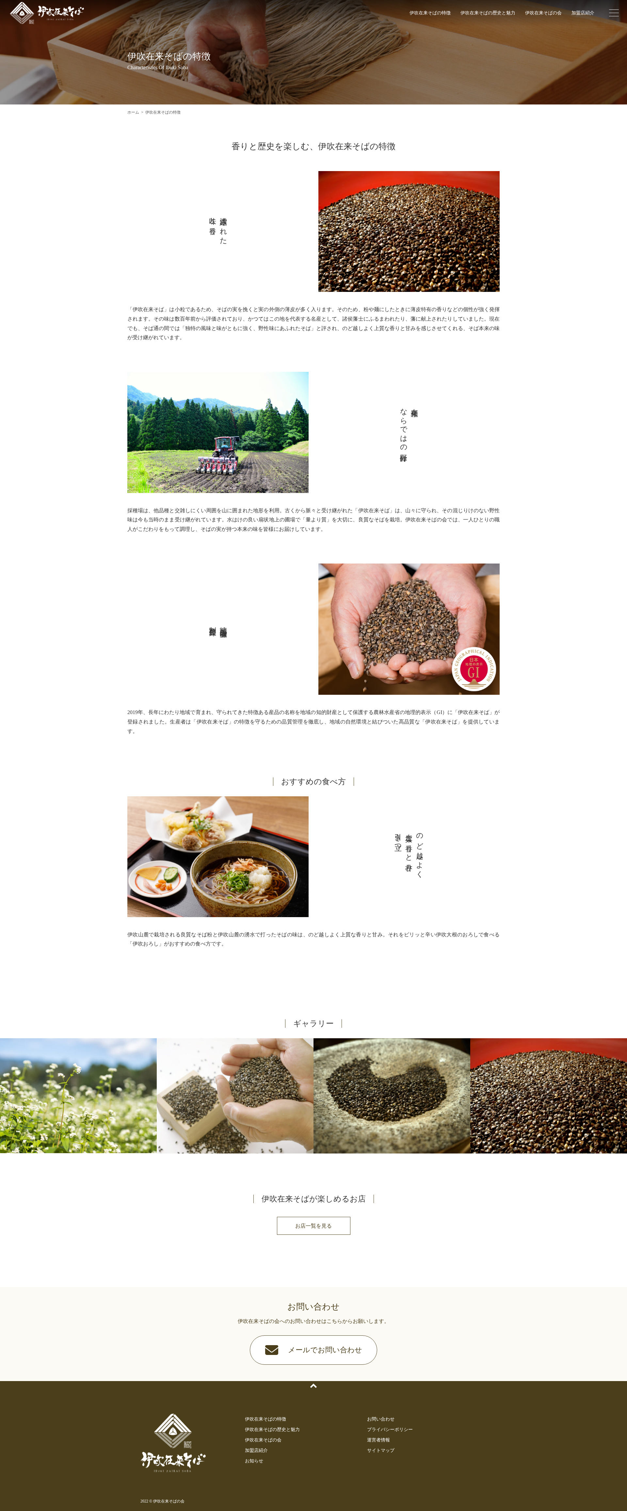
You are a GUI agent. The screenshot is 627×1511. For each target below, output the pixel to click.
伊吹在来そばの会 (543, 12)
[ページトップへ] (313, 1386)
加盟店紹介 (582, 12)
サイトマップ (380, 1450)
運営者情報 (378, 1440)
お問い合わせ (380, 1419)
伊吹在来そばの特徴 (430, 12)
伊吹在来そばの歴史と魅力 (487, 12)
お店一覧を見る (313, 1226)
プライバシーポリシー (390, 1429)
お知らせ (254, 1460)
